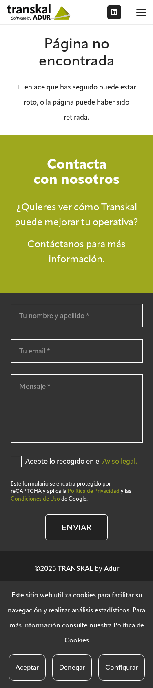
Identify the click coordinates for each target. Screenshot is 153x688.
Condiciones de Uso (35, 499)
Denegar (72, 667)
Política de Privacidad (94, 491)
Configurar (121, 667)
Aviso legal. (119, 461)
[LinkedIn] (114, 12)
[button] (141, 12)
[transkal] (39, 12)
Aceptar (27, 667)
